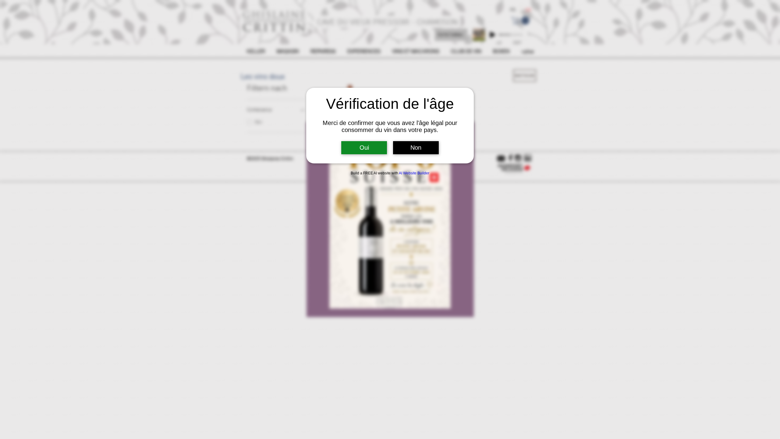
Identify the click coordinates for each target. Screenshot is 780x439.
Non (415, 147)
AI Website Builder (414, 173)
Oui (364, 147)
